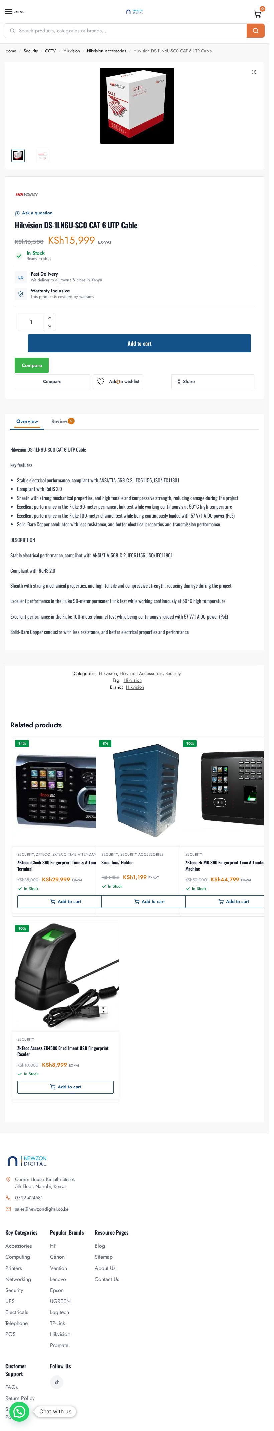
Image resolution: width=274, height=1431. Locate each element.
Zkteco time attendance (77, 854)
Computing (17, 1257)
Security (31, 51)
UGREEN (60, 1301)
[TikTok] (56, 1382)
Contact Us (107, 1279)
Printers (13, 1268)
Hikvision (71, 51)
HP (53, 1246)
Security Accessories (142, 854)
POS (10, 1334)
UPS (10, 1301)
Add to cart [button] (69, 901)
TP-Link (57, 1323)
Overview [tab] (27, 421)
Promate (59, 1345)
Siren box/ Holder (117, 862)
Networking (18, 1279)
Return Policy (20, 1398)
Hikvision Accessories (106, 51)
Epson (57, 1290)
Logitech (59, 1312)
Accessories (18, 1246)
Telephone (16, 1323)
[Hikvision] (27, 194)
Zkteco (43, 854)
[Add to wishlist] (105, 746)
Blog (100, 1246)
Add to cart (139, 343)
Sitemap (104, 1257)
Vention (58, 1268)
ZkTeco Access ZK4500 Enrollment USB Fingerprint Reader (63, 1051)
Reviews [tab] (61, 421)
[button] (257, 14)
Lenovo (58, 1279)
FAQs (11, 1387)
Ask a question (37, 213)
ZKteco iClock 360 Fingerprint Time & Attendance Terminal (61, 865)
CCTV (50, 51)
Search (256, 31)
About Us (105, 1268)
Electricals (16, 1312)
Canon (57, 1257)
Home (10, 51)
